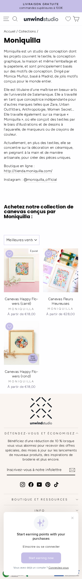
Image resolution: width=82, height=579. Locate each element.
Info (40, 510)
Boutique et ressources (40, 499)
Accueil (9, 31)
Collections (27, 31)
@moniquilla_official (40, 179)
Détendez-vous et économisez (40, 433)
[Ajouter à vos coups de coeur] (9, 253)
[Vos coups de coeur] (68, 19)
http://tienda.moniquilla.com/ (28, 171)
